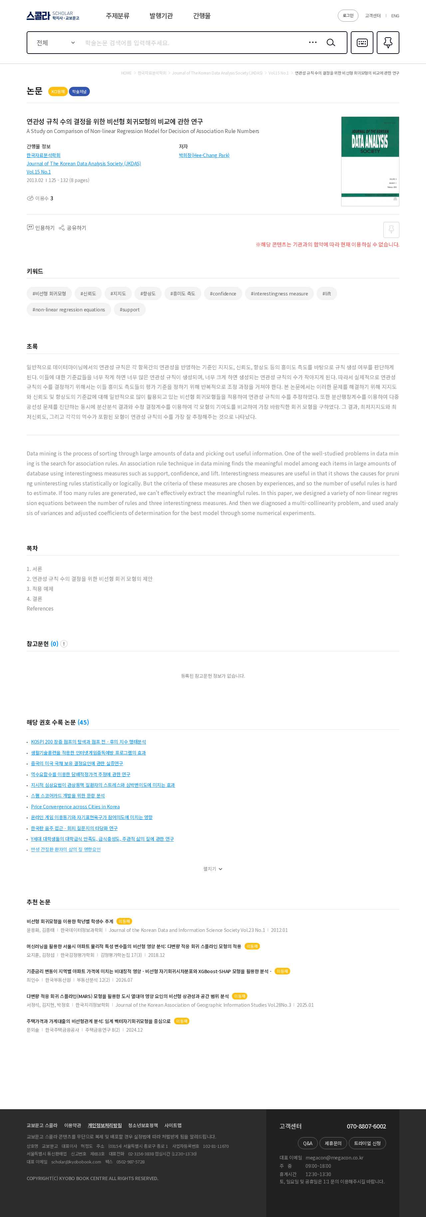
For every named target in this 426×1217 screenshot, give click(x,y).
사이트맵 (172, 1125)
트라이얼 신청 (367, 1143)
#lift (326, 293)
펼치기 (209, 869)
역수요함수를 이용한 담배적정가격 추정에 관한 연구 (80, 774)
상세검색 (311, 47)
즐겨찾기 (387, 53)
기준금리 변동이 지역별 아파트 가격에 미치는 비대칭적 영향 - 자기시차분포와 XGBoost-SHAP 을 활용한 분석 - (149, 971)
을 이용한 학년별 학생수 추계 (70, 921)
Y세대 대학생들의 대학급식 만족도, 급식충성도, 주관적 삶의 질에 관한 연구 (102, 838)
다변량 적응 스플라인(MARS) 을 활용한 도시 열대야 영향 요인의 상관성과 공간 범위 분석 (128, 996)
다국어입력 (362, 53)
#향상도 (148, 293)
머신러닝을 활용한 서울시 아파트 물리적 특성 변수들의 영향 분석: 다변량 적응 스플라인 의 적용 (134, 946)
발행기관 (161, 15)
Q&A (308, 1143)
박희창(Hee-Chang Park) (204, 155)
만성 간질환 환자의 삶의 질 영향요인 (66, 849)
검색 (329, 47)
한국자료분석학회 (44, 155)
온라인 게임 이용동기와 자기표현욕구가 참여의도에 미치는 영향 (92, 817)
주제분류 (117, 15)
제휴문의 (333, 1143)
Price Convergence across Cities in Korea (75, 806)
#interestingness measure (279, 293)
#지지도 (118, 293)
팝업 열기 (64, 643)
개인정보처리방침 (105, 1125)
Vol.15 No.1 (39, 171)
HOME (126, 73)
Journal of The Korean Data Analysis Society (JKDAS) (84, 163)
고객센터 (373, 15)
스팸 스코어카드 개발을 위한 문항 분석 (68, 795)
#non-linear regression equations (69, 309)
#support (130, 309)
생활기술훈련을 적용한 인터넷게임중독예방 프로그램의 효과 (88, 752)
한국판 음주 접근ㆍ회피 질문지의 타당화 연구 (74, 828)
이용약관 (72, 1125)
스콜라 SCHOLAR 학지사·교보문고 (52, 19)
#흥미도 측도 (182, 293)
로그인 (348, 15)
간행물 (202, 15)
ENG (395, 15)
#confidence (223, 293)
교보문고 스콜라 (42, 1125)
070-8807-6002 (366, 1126)
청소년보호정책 (143, 1125)
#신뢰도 (88, 293)
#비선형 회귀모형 (49, 293)
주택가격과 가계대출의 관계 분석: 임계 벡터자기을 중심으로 (99, 1021)
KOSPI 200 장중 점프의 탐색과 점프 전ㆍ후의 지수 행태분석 (88, 741)
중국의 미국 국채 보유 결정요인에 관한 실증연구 (77, 763)
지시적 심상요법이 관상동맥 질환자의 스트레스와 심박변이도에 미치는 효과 (103, 785)
